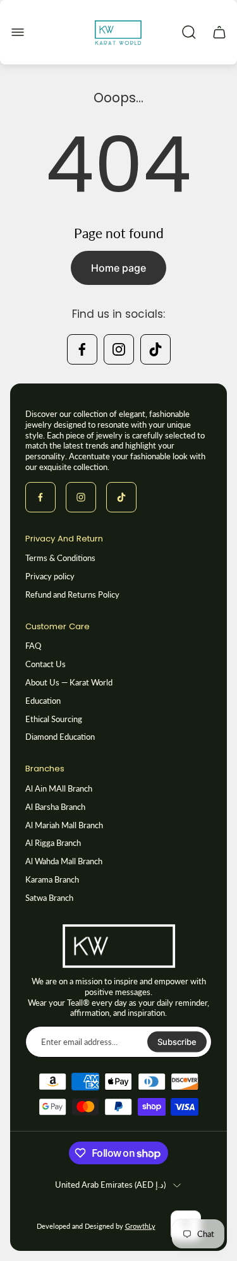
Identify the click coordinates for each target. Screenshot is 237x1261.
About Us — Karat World (68, 682)
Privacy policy (50, 576)
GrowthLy (140, 1226)
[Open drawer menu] (17, 32)
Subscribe (177, 1042)
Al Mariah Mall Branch (64, 825)
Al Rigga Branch (53, 843)
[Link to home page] (119, 946)
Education (43, 701)
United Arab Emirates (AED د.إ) (110, 1185)
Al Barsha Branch (55, 807)
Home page (118, 268)
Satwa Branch (49, 898)
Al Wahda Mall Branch (63, 861)
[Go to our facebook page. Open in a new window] (82, 349)
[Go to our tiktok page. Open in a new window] (155, 349)
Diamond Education (60, 737)
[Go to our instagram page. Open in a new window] (119, 349)
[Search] (189, 32)
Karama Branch (52, 879)
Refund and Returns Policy (72, 594)
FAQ (33, 646)
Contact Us (45, 664)
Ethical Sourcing (53, 719)
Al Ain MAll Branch (58, 788)
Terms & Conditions (60, 558)
